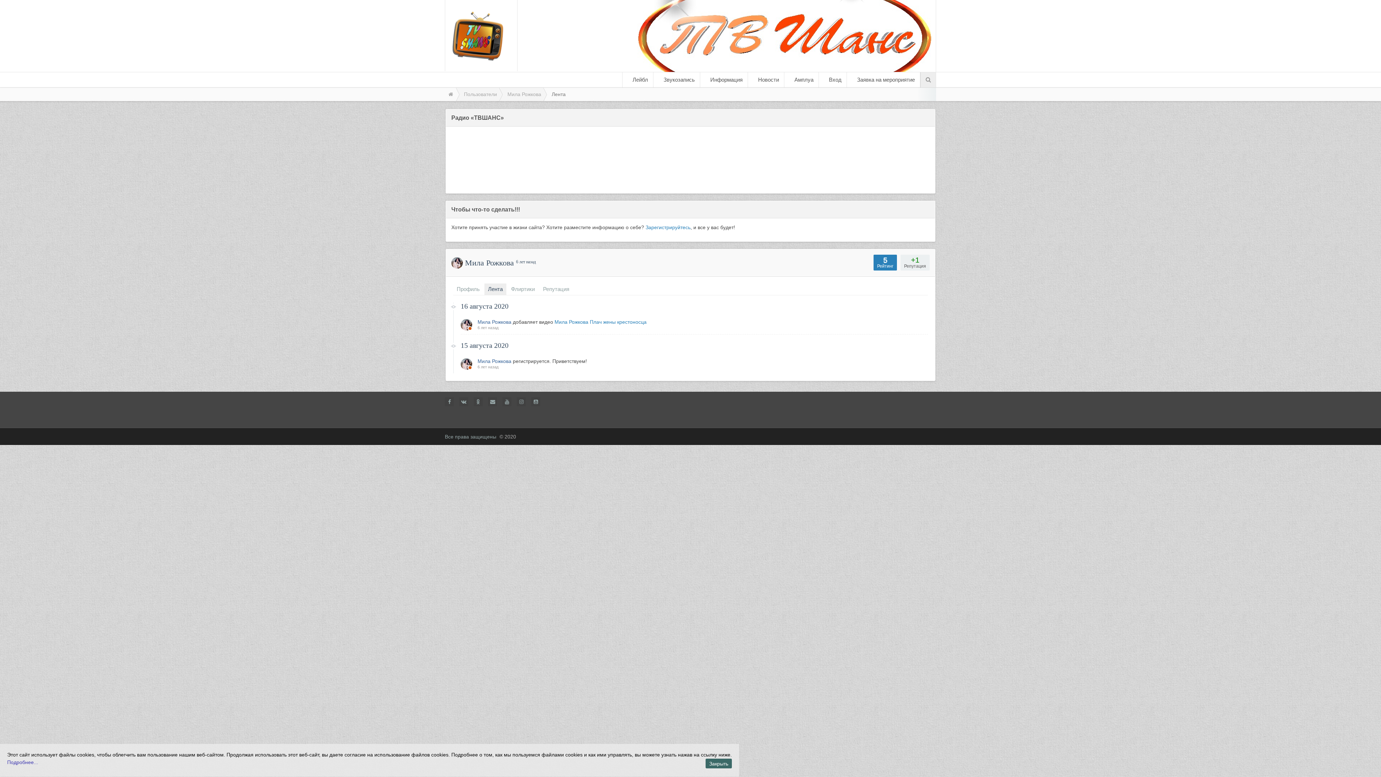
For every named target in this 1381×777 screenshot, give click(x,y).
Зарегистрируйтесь (668, 227)
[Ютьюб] (506, 401)
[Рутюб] (535, 401)
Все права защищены (470, 437)
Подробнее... (22, 762)
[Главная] (450, 94)
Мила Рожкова (494, 322)
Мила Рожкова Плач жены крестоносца (601, 322)
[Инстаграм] (521, 401)
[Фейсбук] (449, 401)
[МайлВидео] (492, 401)
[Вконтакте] (463, 401)
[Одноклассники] (478, 401)
